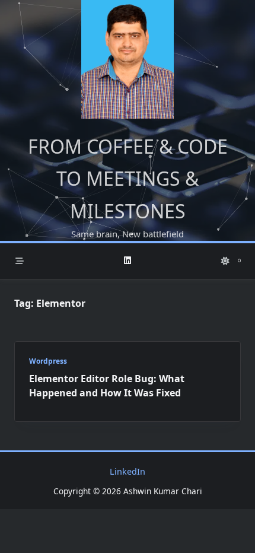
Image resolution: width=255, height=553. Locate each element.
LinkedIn (127, 471)
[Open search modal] (239, 261)
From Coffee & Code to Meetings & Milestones (128, 179)
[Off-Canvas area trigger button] (19, 261)
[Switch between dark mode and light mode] (225, 261)
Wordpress (48, 361)
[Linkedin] (127, 261)
